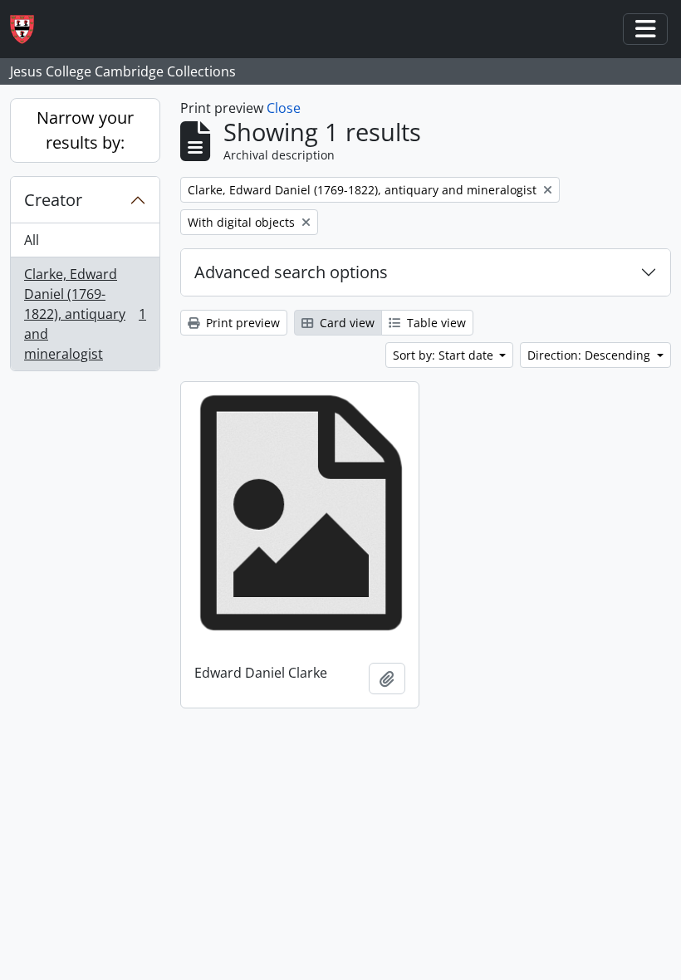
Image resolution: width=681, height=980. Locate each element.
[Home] (28, 29)
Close (284, 108)
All (31, 240)
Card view (345, 323)
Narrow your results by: (85, 130)
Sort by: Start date (445, 355)
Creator (53, 200)
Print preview (241, 323)
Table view (435, 323)
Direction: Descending (590, 355)
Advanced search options (291, 272)
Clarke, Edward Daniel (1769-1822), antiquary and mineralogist (84, 314)
